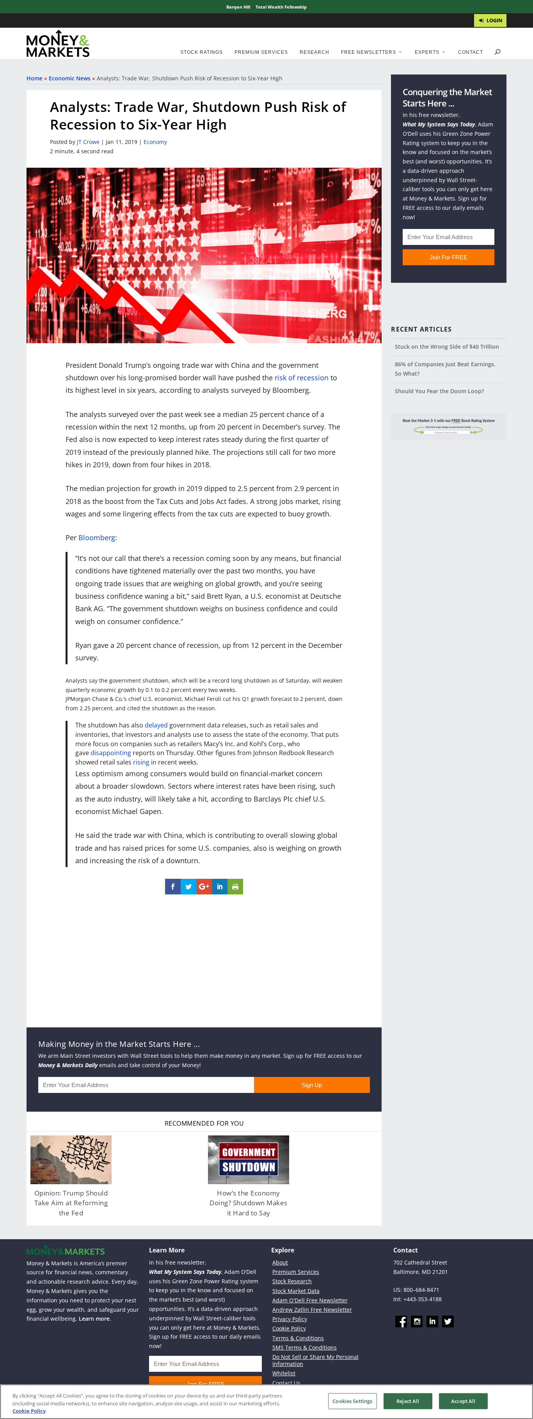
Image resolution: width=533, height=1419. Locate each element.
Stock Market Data (296, 1291)
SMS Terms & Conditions (304, 1347)
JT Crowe (88, 141)
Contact (470, 52)
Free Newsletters (368, 52)
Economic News (70, 78)
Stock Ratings (201, 52)
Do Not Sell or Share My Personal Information (315, 1360)
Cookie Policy (289, 1328)
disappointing (111, 753)
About (280, 1262)
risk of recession (302, 377)
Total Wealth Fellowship (281, 7)
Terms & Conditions (298, 1338)
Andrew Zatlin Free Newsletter (312, 1309)
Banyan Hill (238, 7)
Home (35, 78)
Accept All (463, 1400)
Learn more (94, 1318)
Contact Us (286, 1383)
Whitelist (283, 1373)
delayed (156, 725)
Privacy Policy (289, 1319)
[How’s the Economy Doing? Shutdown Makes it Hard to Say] (248, 1159)
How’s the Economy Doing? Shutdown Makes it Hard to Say (249, 1202)
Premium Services (261, 52)
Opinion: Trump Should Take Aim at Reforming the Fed (71, 1202)
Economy (155, 141)
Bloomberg (96, 537)
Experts (427, 52)
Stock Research (292, 1281)
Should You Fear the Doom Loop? (439, 391)
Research (314, 52)
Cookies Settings (352, 1400)
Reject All (407, 1400)
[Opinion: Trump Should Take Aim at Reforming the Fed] (71, 1159)
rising (141, 762)
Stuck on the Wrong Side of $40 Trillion (447, 346)
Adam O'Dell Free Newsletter (310, 1300)
